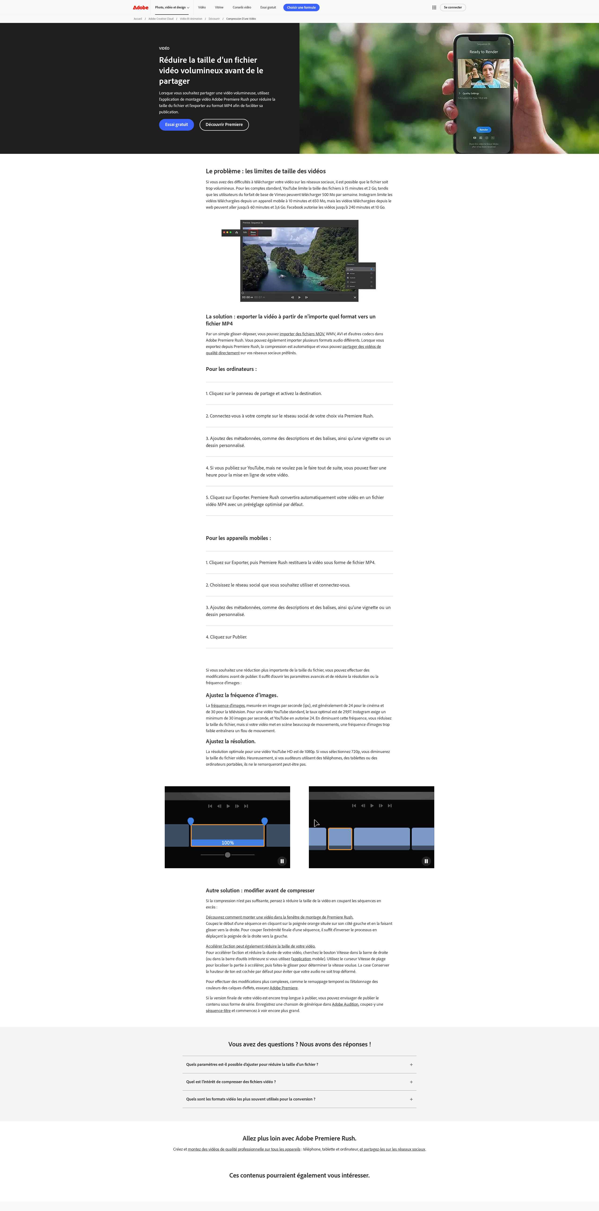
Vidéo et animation (191, 18)
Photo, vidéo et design (170, 7)
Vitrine (219, 7)
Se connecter (453, 7)
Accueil (138, 18)
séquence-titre (218, 1010)
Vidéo (202, 7)
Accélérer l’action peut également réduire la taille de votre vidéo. (260, 946)
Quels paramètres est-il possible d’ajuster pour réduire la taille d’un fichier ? (252, 1064)
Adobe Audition (345, 1004)
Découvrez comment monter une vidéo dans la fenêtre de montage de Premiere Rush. (279, 917)
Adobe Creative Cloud (161, 18)
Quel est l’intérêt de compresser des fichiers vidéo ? (231, 1081)
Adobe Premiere (284, 987)
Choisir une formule (301, 7)
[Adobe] (140, 7)
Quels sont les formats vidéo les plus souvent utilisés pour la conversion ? (250, 1099)
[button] (434, 7)
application (301, 958)
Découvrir (214, 18)
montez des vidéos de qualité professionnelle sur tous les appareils (244, 1149)
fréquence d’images (228, 705)
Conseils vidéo (242, 7)
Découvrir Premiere (224, 124)
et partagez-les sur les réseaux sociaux (392, 1149)
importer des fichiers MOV (302, 333)
